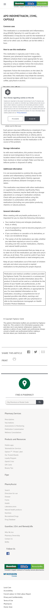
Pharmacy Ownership (12, 535)
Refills (7, 542)
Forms (7, 500)
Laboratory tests (10, 506)
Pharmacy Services (13, 413)
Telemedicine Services (13, 448)
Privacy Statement (22, 112)
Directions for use (11, 493)
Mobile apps (9, 445)
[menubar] (8, 554)
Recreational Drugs (11, 516)
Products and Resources (15, 439)
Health (7, 503)
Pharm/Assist (10, 484)
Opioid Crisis (9, 461)
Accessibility (8, 591)
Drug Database (10, 519)
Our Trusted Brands (11, 455)
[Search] (39, 402)
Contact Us (9, 539)
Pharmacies (8, 604)
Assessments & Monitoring (14, 426)
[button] (29, 352)
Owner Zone (8, 607)
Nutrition (8, 513)
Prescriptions (9, 419)
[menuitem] (7, 553)
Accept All (32, 118)
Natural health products (13, 510)
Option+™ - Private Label (14, 452)
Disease (7, 497)
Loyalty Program (10, 458)
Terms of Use (8, 600)
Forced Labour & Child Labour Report (17, 594)
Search (7, 490)
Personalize (15, 118)
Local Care (7, 587)
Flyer (7, 474)
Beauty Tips (9, 468)
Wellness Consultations (13, 432)
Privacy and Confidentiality (13, 597)
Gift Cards (8, 465)
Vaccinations (9, 423)
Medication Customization (14, 429)
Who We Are (9, 532)
